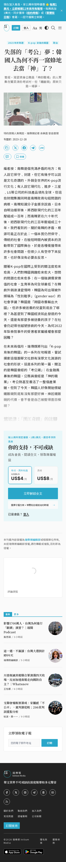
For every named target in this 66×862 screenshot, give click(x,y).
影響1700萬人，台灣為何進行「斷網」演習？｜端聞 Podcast (23, 627)
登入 (26, 514)
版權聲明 (22, 816)
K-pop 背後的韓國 (38, 42)
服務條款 (56, 841)
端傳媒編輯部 (33, 539)
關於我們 (8, 810)
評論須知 (13, 591)
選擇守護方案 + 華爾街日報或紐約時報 (30, 504)
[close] (62, 11)
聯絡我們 (22, 810)
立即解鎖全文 (33, 493)
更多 (16, 614)
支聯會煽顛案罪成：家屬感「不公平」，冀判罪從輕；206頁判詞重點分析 (24, 707)
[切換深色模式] (46, 28)
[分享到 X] (15, 148)
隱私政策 (43, 841)
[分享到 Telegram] (33, 148)
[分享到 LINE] (42, 148)
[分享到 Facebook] (24, 148)
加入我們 (37, 810)
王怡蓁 (7, 689)
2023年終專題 (16, 42)
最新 (8, 614)
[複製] (7, 148)
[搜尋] (53, 28)
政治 (55, 42)
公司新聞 (37, 816)
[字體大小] (35, 28)
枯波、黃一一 (11, 716)
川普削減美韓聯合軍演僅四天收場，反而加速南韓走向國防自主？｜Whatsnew (24, 679)
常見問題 (8, 816)
